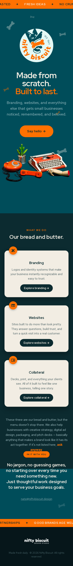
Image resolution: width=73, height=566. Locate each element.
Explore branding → (36, 288)
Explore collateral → (37, 397)
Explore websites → (37, 342)
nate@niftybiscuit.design (36, 499)
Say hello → (36, 131)
